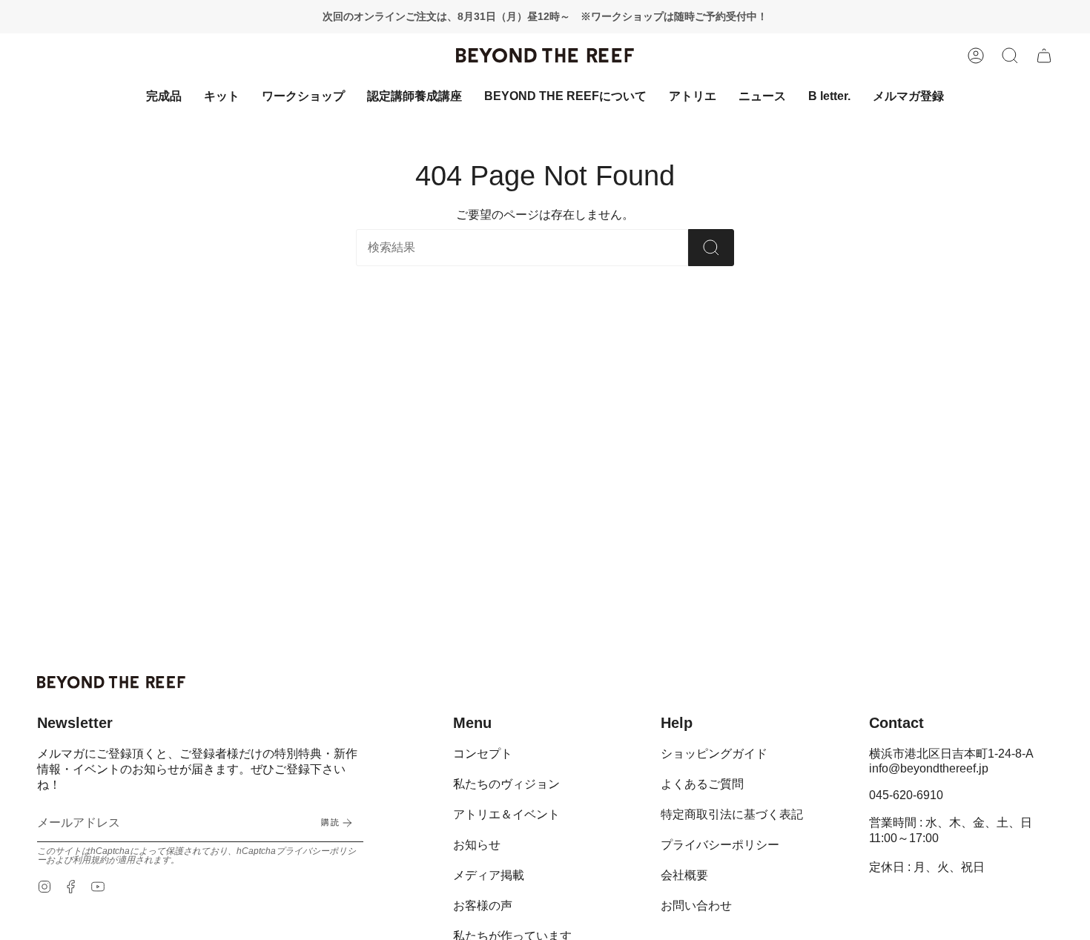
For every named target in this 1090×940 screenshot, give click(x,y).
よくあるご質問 (702, 784)
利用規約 (90, 860)
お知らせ (477, 844)
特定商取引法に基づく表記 (732, 814)
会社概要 (684, 875)
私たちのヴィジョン (506, 784)
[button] (1010, 55)
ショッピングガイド (714, 753)
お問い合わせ (696, 905)
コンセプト (482, 753)
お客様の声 (482, 905)
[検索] (711, 247)
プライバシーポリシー (720, 844)
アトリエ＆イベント (506, 814)
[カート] (1044, 55)
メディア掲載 (488, 875)
